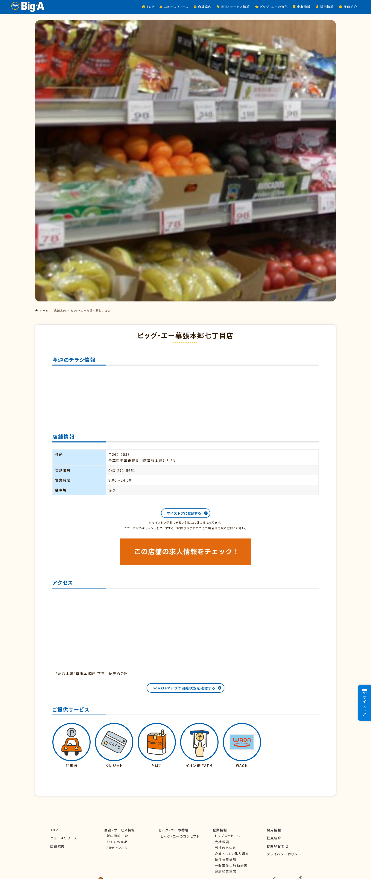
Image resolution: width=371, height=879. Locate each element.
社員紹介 (274, 838)
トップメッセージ (228, 835)
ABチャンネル (117, 847)
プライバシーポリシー (284, 854)
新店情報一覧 (117, 835)
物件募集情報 (226, 859)
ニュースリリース (63, 838)
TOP (54, 830)
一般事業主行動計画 (231, 865)
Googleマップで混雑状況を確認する (183, 687)
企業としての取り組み (232, 853)
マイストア (364, 705)
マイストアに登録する (184, 513)
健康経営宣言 (226, 871)
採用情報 (274, 830)
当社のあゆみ (225, 847)
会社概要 (222, 841)
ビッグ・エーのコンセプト (180, 836)
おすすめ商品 (117, 841)
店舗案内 (60, 310)
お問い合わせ (277, 846)
